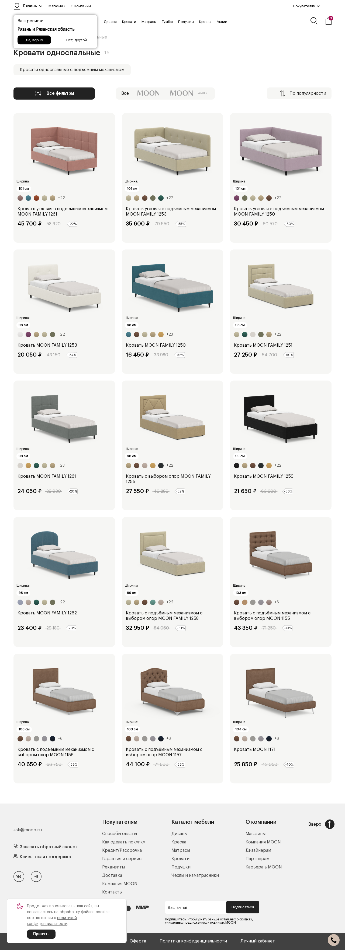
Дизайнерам (258, 850)
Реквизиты (113, 867)
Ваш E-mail (178, 908)
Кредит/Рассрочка (122, 850)
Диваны (110, 21)
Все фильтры (60, 93)
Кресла (205, 21)
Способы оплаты (119, 834)
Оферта (138, 941)
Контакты (112, 892)
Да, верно (34, 40)
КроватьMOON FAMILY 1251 (263, 345)
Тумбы (167, 21)
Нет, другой (76, 40)
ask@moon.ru (27, 830)
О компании (81, 6)
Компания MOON (119, 884)
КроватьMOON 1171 (254, 749)
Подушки (186, 21)
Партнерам (257, 859)
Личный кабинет (257, 941)
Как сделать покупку (123, 842)
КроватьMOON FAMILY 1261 (47, 476)
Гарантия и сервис (122, 859)
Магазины (57, 6)
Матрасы (149, 21)
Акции (222, 21)
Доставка (112, 875)
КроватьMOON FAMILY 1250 (156, 345)
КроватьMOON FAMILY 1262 (47, 613)
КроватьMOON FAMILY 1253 (47, 345)
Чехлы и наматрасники (195, 875)
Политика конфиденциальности (193, 941)
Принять (41, 934)
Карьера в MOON (264, 867)
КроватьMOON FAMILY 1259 (264, 476)
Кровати (129, 21)
